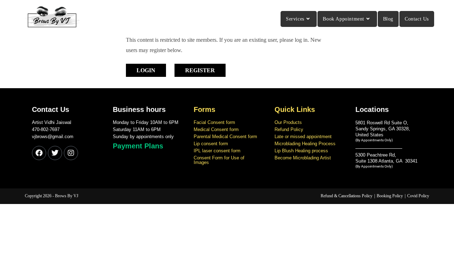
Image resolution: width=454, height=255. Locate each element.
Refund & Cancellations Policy (346, 195)
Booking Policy (390, 195)
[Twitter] (55, 153)
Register (200, 70)
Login (146, 70)
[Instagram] (71, 153)
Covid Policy (418, 195)
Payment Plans (138, 146)
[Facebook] (39, 153)
